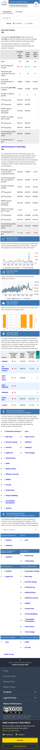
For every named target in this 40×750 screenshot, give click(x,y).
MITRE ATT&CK (11, 469)
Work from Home (4, 378)
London (4, 405)
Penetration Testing (13, 431)
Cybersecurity (10, 458)
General (22, 535)
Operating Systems (6, 566)
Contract (19, 12)
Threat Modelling (12, 495)
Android (8, 447)
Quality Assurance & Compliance (29, 637)
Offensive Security (12, 474)
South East (4, 399)
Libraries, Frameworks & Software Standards (8, 551)
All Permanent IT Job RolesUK (13, 147)
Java (26, 431)
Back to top (9, 654)
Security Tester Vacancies (18, 6)
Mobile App (29, 556)
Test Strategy (30, 453)
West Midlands (5, 386)
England (4, 361)
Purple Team (10, 490)
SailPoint (28, 442)
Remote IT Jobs (9, 682)
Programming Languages (8, 637)
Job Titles (12, 88)
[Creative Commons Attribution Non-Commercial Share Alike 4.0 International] (20, 709)
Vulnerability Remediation (10, 502)
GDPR (8, 463)
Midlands (5, 392)
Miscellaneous (24, 551)
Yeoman (8, 508)
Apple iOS (9, 453)
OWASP (8, 479)
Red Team (9, 437)
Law (26, 540)
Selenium (28, 447)
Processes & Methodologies (28, 566)
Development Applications (8, 535)
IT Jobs (5, 671)
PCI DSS (8, 485)
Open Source (29, 437)
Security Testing (11, 442)
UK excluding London (5, 368)
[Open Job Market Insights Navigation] (36, 4)
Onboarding (29, 561)
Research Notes (9, 687)
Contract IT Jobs (9, 676)
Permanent (7, 12)
